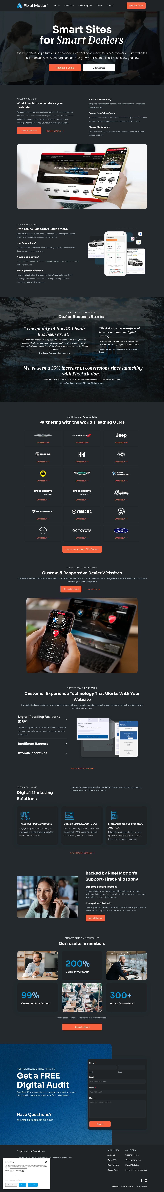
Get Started (99, 67)
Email (36, 1119)
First (91, 1072)
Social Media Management (136, 1170)
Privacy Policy (141, 1186)
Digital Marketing (132, 1165)
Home (57, 5)
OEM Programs (85, 5)
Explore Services (29, 130)
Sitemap (115, 1186)
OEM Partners (113, 1165)
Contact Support (95, 918)
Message (92, 1098)
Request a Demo (65, 67)
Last (120, 1072)
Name (92, 1063)
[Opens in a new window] (141, 1181)
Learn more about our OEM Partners (82, 549)
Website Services (132, 1155)
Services (68, 5)
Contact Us (112, 1160)
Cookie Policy (113, 1170)
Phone (92, 1087)
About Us (111, 1155)
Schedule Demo (136, 5)
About (99, 5)
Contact (110, 5)
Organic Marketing (133, 1160)
